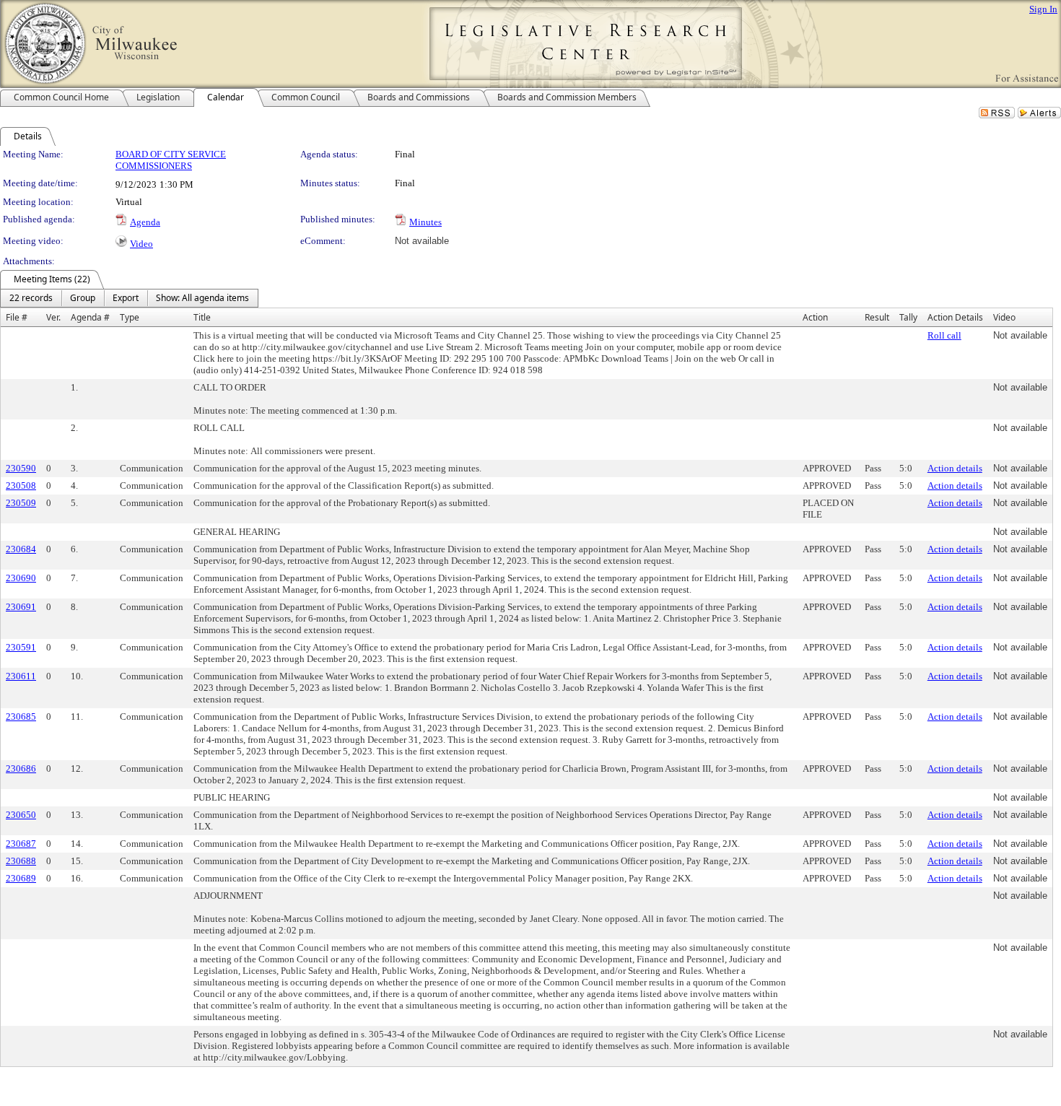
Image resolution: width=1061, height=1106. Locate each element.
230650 (21, 814)
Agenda (145, 222)
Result (877, 317)
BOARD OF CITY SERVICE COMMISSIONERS (170, 160)
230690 (21, 577)
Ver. (53, 317)
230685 (21, 716)
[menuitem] (31, 298)
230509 (21, 502)
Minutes (425, 222)
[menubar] (129, 298)
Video (141, 243)
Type (129, 317)
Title (202, 317)
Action (815, 317)
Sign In (1043, 9)
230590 (21, 468)
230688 (21, 860)
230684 (21, 549)
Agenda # (90, 317)
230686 (21, 768)
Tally (908, 317)
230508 (21, 485)
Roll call (944, 335)
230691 (21, 606)
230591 (21, 647)
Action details (954, 468)
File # (16, 317)
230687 (21, 843)
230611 (21, 676)
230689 (21, 878)
